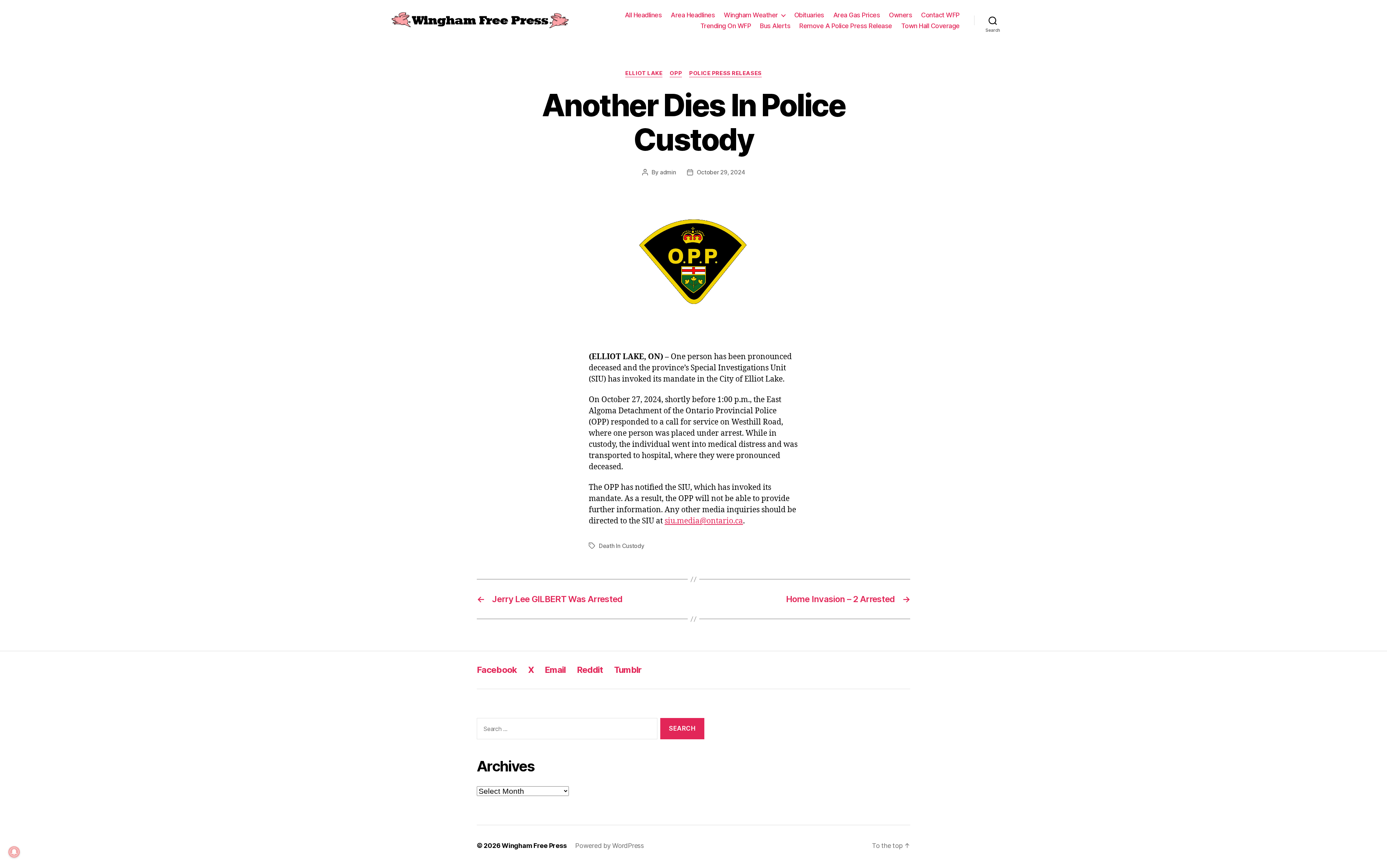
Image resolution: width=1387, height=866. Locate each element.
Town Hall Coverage (930, 26)
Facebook (497, 670)
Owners (900, 15)
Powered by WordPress (609, 845)
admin (668, 172)
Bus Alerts (775, 26)
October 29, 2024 (721, 172)
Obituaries (809, 15)
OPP (676, 73)
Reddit (590, 670)
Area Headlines (693, 15)
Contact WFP (940, 15)
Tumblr (628, 670)
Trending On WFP (725, 26)
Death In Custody (621, 545)
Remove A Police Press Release (845, 26)
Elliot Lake (643, 73)
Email (555, 670)
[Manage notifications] (14, 852)
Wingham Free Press (534, 845)
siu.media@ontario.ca (704, 521)
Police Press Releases (725, 73)
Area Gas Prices (856, 15)
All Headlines (643, 15)
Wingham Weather (751, 15)
